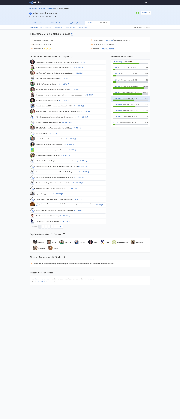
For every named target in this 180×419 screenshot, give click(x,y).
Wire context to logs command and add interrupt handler (52, 89)
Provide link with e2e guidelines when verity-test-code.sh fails (54, 183)
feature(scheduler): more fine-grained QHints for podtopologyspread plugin (58, 111)
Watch (145, 12)
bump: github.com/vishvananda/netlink (47, 78)
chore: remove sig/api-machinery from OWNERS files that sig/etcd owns (57, 172)
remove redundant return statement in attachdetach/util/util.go (54, 210)
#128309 (84, 166)
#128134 (69, 144)
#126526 (65, 155)
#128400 (83, 117)
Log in (145, 2)
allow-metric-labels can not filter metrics (48, 155)
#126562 (64, 84)
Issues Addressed (45, 27)
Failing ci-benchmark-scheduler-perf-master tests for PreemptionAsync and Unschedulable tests (64, 204)
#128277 (71, 150)
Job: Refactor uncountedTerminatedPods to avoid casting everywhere (56, 117)
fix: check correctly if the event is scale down (49, 122)
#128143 (82, 161)
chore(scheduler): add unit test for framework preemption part (54, 73)
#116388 (66, 216)
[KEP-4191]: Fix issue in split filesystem (47, 84)
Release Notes (83, 27)
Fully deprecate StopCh (43, 133)
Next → (60, 227)
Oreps (35, 8)
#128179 (88, 95)
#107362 (79, 210)
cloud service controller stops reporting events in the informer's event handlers (59, 95)
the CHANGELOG (40, 282)
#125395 (64, 100)
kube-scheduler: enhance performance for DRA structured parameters (57, 62)
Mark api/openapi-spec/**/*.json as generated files (51, 188)
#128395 (72, 188)
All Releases (50, 8)
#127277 (83, 62)
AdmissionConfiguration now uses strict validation (50, 139)
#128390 (65, 78)
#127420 (58, 194)
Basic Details (34, 27)
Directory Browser (71, 27)
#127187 (76, 128)
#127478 (86, 111)
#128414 (78, 183)
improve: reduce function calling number (48, 221)
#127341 (55, 133)
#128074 (77, 199)
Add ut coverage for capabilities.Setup (47, 100)
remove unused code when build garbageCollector (51, 150)
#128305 (79, 106)
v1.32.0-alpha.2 (108, 40)
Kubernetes (42, 8)
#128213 (84, 172)
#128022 (79, 73)
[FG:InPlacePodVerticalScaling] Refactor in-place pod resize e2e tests (56, 161)
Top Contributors (58, 27)
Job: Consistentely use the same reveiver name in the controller (54, 177)
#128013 (71, 139)
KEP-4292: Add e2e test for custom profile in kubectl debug (53, 128)
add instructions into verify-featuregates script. (50, 144)
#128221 (98, 205)
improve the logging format (44, 194)
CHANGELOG (89, 279)
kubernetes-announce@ (42, 279)
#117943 (65, 221)
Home (31, 8)
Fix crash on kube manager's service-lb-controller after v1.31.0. (54, 67)
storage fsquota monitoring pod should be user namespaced (54, 199)
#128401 (79, 177)
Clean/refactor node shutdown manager (48, 216)
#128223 (68, 122)
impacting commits (108, 48)
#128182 (78, 67)
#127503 (75, 89)
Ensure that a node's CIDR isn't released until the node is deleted (54, 106)
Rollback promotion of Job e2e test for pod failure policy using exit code (57, 166)
